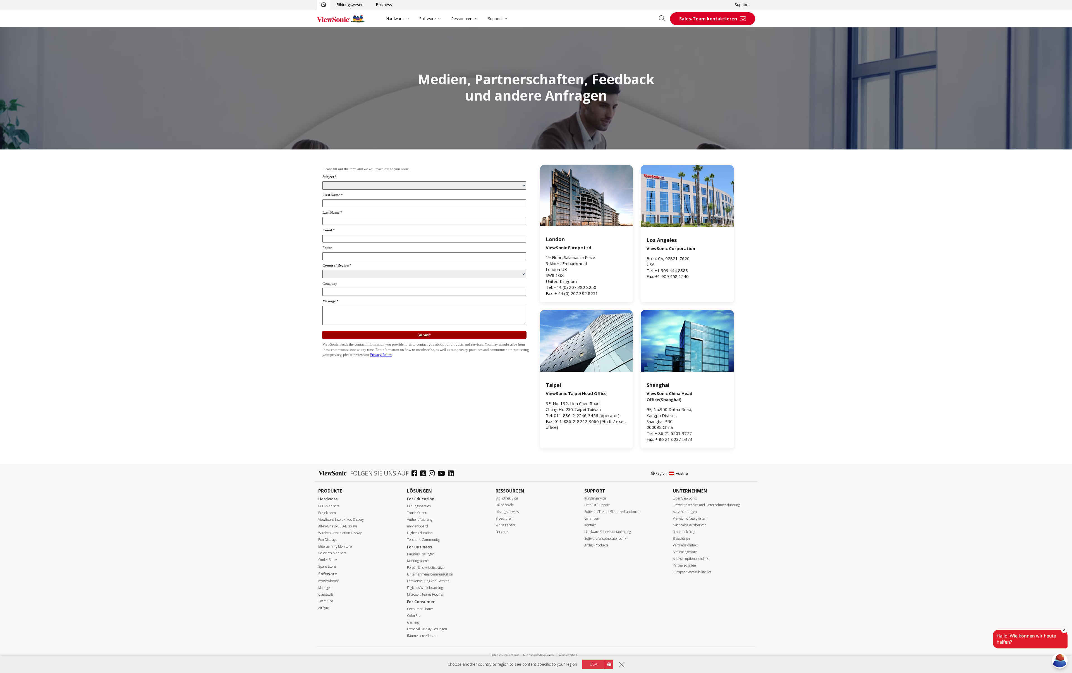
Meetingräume (418, 560)
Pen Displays (327, 539)
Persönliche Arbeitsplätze (425, 567)
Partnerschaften (684, 565)
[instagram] (433, 474)
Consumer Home (420, 609)
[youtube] (442, 474)
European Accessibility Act (692, 572)
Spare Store (327, 566)
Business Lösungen (421, 554)
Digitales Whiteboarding (425, 587)
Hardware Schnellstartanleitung (607, 531)
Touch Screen (417, 512)
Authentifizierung (419, 519)
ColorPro (414, 615)
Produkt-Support (597, 505)
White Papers (505, 525)
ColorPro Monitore (332, 553)
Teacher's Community (423, 539)
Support (742, 4)
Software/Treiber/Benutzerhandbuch (611, 511)
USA (593, 664)
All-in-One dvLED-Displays (337, 526)
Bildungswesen (349, 4)
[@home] (323, 4)
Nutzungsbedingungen (538, 655)
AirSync (323, 607)
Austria (682, 473)
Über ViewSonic (685, 498)
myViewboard (328, 581)
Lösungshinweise (508, 511)
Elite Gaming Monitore (335, 546)
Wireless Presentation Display (340, 533)
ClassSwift (325, 594)
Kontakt (590, 525)
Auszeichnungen (685, 511)
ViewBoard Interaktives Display (341, 519)
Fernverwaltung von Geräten (428, 581)
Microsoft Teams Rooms (425, 594)
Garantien (591, 518)
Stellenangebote (685, 552)
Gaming (413, 622)
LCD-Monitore (328, 506)
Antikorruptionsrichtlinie (691, 558)
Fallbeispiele (505, 505)
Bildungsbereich (419, 506)
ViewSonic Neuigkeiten (689, 518)
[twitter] (424, 474)
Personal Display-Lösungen (427, 629)
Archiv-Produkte (596, 545)
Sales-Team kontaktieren (708, 19)
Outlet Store (327, 559)
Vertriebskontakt (685, 545)
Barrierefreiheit (567, 655)
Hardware (395, 18)
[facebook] (415, 474)
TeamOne (325, 601)
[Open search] (664, 19)
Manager (324, 587)
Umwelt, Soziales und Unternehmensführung (706, 505)
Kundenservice (595, 498)
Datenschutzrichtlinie (505, 655)
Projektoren (327, 512)
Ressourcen (461, 18)
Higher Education (420, 533)
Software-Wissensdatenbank (605, 538)
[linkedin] (452, 474)
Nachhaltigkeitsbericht (689, 525)
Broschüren (504, 518)
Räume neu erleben (421, 635)
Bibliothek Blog (507, 498)
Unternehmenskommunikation (430, 574)
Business (384, 4)
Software (427, 18)
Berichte (502, 531)
